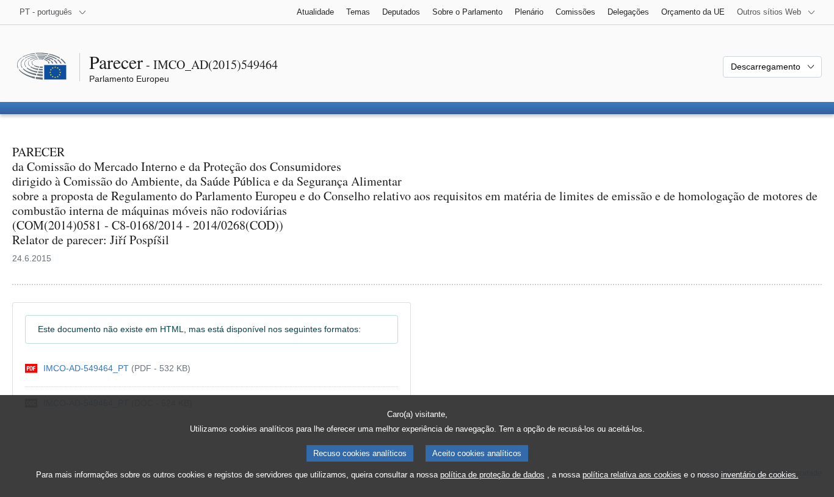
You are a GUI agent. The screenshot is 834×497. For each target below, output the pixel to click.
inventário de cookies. (760, 474)
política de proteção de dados (492, 474)
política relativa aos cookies (631, 474)
